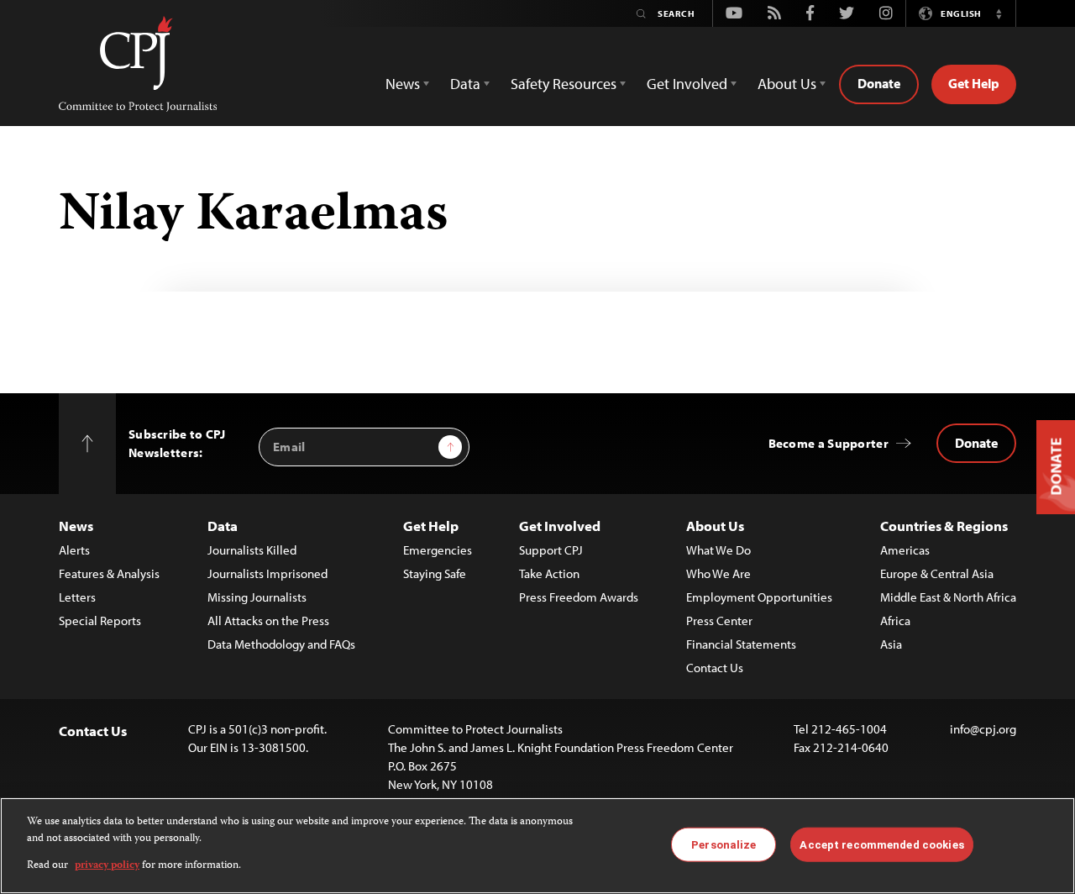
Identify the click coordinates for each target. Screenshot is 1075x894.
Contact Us (714, 668)
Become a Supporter (828, 443)
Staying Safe (434, 573)
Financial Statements (741, 644)
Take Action (549, 573)
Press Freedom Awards (578, 597)
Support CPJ (551, 550)
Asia (891, 644)
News (76, 525)
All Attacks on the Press (268, 620)
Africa (895, 620)
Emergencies (437, 550)
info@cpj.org (983, 729)
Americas (905, 550)
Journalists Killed (251, 550)
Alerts (74, 550)
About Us (715, 525)
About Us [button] (787, 83)
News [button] (402, 83)
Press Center (719, 620)
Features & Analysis (109, 573)
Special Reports (100, 620)
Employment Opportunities (759, 597)
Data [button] (465, 83)
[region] (537, 845)
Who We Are (718, 573)
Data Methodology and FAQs (281, 644)
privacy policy (107, 866)
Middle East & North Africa (948, 597)
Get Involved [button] (687, 83)
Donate (878, 83)
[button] (998, 13)
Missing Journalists (257, 597)
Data (222, 525)
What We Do (718, 550)
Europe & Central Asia (937, 573)
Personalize (723, 844)
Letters (77, 597)
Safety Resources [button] (563, 83)
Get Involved (559, 525)
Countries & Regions (944, 525)
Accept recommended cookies (881, 844)
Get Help (973, 83)
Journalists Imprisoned (267, 573)
